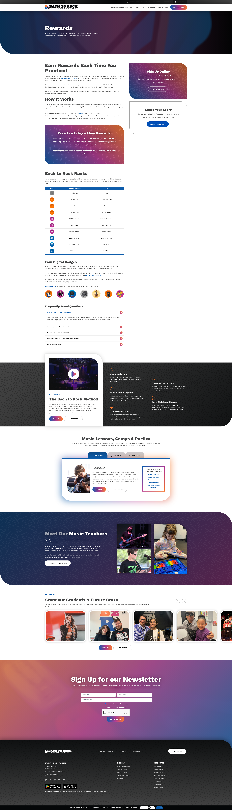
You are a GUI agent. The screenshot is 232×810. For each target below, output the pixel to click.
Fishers (121, 763)
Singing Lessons (153, 482)
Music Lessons (117, 7)
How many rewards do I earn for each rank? (62, 327)
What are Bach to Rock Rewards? (59, 312)
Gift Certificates (159, 775)
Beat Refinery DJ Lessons (153, 486)
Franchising (145, 2)
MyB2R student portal (69, 78)
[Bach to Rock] (61, 7)
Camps (128, 7)
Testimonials (158, 769)
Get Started (177, 751)
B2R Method (158, 766)
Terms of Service (93, 791)
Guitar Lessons (153, 477)
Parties (136, 7)
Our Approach (73, 419)
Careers (120, 778)
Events (144, 7)
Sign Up (56, 419)
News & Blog (158, 772)
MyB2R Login (134, 2)
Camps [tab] (117, 456)
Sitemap (103, 791)
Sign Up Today (179, 7)
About (152, 7)
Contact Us (166, 2)
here (81, 113)
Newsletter (156, 2)
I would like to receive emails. (117, 704)
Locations (157, 784)
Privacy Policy (82, 791)
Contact (56, 150)
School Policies (122, 772)
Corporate (159, 763)
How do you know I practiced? (58, 333)
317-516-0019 (180, 2)
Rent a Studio (159, 778)
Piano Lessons (153, 474)
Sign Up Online (158, 89)
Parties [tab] (136, 456)
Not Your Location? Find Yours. (54, 771)
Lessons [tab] (98, 456)
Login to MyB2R (50, 286)
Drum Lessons (153, 480)
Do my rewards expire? (55, 344)
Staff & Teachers (123, 766)
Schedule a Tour (123, 775)
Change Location (72, 2)
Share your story (157, 124)
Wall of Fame (163, 7)
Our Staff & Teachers (57, 563)
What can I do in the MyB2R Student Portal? (63, 338)
